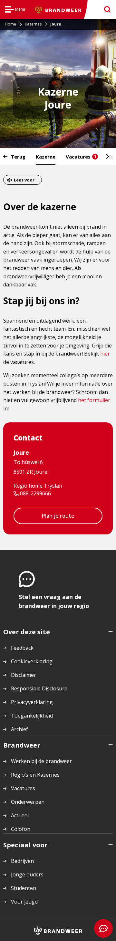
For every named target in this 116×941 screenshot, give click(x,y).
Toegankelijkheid (32, 715)
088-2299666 (35, 493)
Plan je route (58, 515)
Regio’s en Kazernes (35, 774)
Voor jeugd (24, 901)
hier (105, 353)
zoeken (105, 9)
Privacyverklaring (32, 702)
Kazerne (45, 156)
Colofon (20, 828)
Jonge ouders (27, 874)
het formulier (94, 400)
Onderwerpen (27, 801)
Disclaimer (23, 674)
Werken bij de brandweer (41, 761)
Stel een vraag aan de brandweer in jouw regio (54, 601)
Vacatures (81, 156)
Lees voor (24, 180)
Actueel (20, 815)
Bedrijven (22, 860)
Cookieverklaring (32, 661)
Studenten (23, 888)
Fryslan (53, 485)
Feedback (22, 647)
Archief (19, 729)
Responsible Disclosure (39, 688)
